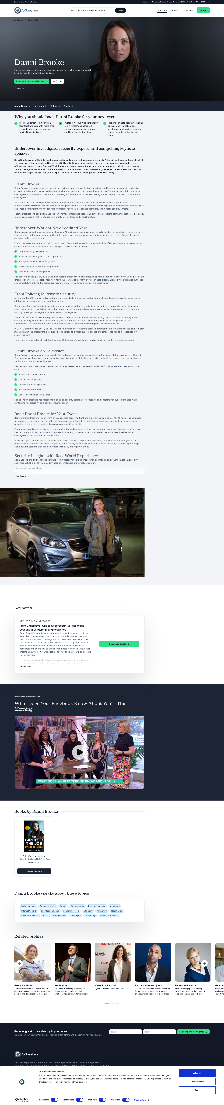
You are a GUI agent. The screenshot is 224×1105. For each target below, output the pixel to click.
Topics (174, 10)
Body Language (28, 906)
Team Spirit (75, 915)
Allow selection (197, 1081)
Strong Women (59, 915)
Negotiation (116, 911)
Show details (140, 1100)
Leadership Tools (71, 911)
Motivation (102, 911)
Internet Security (29, 911)
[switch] (79, 1100)
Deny (197, 1090)
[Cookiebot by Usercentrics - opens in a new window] (22, 1100)
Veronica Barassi (105, 985)
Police (45, 915)
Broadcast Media (48, 906)
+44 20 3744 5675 (202, 2)
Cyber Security (77, 906)
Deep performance (96, 906)
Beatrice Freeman (186, 985)
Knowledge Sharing (50, 911)
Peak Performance (29, 915)
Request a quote (34, 871)
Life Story (88, 911)
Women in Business (109, 915)
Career (63, 906)
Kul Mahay (61, 985)
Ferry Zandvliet (23, 985)
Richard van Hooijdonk (149, 985)
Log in (145, 2)
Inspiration (115, 906)
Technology (90, 915)
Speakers (162, 10)
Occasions (187, 10)
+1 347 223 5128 (186, 2)
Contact (203, 10)
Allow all (197, 1073)
